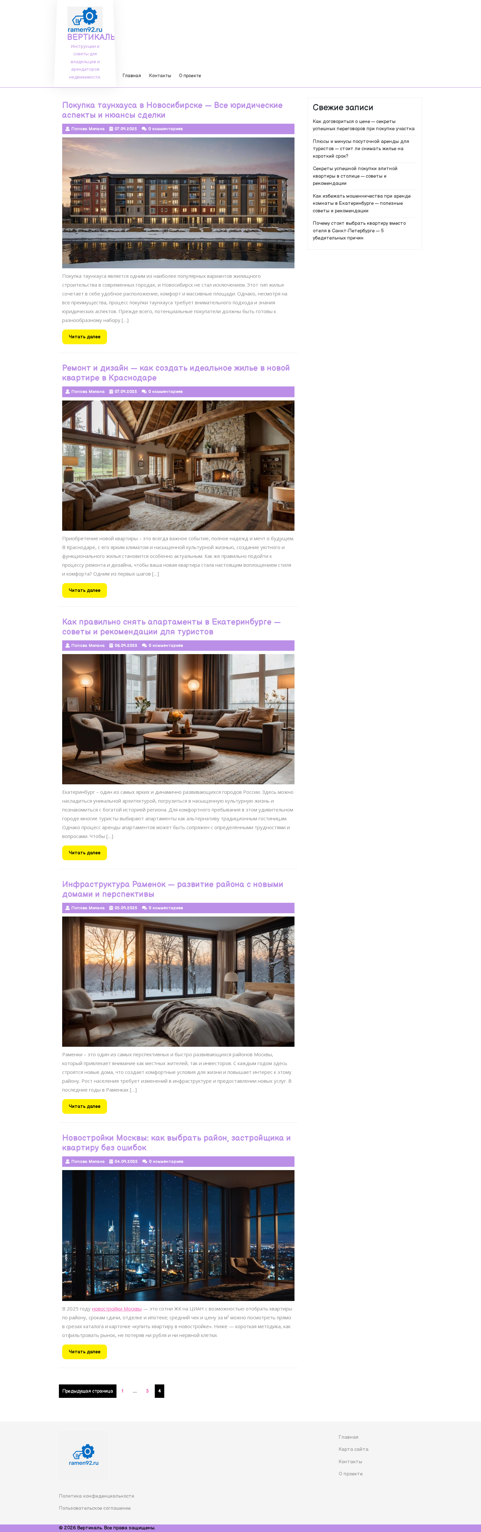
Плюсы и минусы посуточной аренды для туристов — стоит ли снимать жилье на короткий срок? (361, 148)
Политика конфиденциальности (96, 1496)
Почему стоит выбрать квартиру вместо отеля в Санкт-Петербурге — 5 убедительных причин (359, 230)
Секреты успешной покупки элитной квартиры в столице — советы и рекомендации (355, 176)
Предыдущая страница (87, 1391)
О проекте (190, 76)
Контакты (160, 76)
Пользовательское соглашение (95, 1508)
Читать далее (88, 339)
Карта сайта (353, 1449)
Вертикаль (91, 37)
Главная (132, 76)
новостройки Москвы (117, 1308)
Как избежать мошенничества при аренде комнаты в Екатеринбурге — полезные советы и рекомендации (362, 203)
